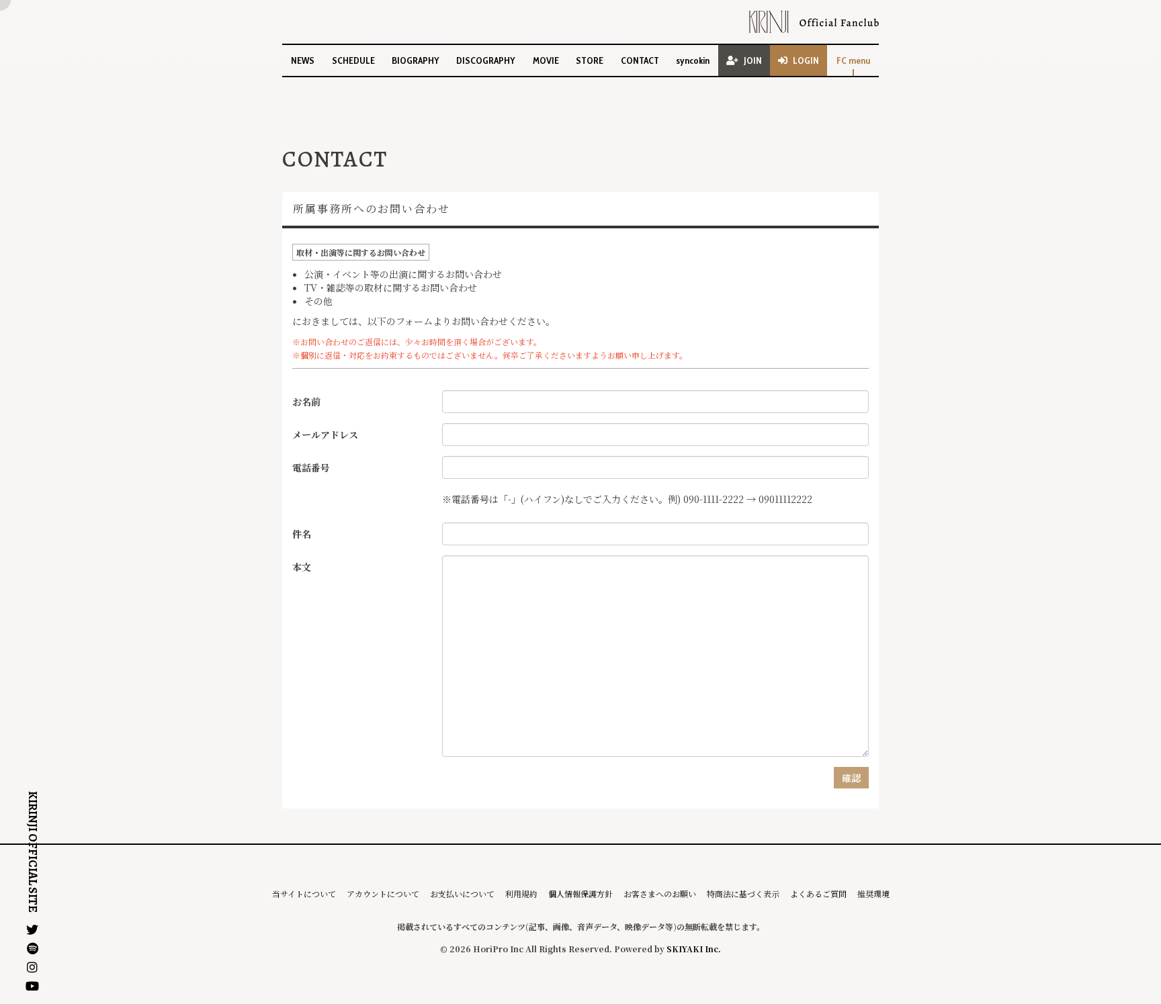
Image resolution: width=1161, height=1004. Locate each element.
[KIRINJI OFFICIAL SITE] (814, 22)
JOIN (753, 60)
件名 (301, 534)
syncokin (693, 60)
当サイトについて (304, 893)
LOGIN (806, 60)
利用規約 (521, 893)
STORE (589, 60)
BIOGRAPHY (415, 60)
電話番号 (311, 467)
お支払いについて (462, 893)
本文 (301, 567)
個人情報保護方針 (580, 893)
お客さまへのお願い (660, 893)
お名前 (306, 401)
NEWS (302, 60)
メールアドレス (325, 434)
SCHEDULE (353, 60)
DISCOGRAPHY (485, 60)
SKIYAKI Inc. (693, 948)
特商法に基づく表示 (743, 893)
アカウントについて (383, 893)
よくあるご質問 (818, 893)
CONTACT (640, 60)
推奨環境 (873, 893)
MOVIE (546, 60)
